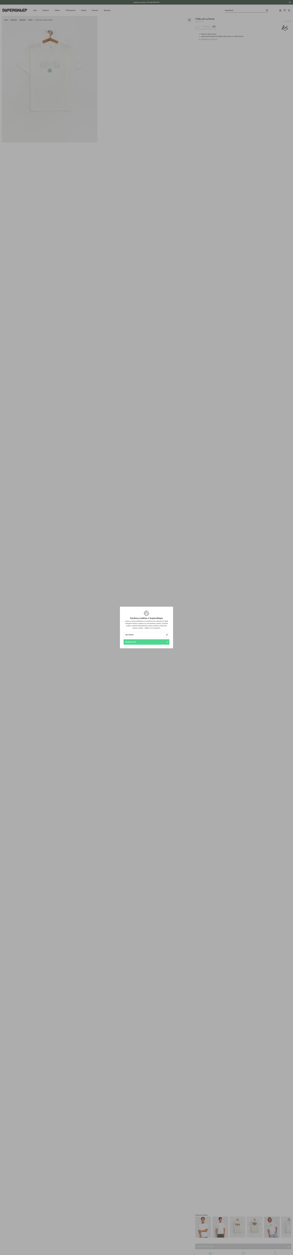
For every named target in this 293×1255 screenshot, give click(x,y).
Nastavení (129, 635)
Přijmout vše (130, 642)
